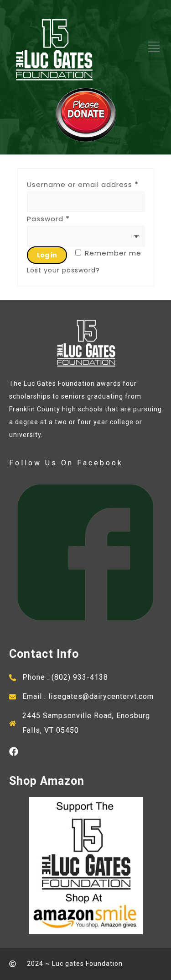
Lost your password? (63, 270)
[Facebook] (13, 751)
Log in (47, 255)
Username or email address (83, 184)
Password (48, 219)
